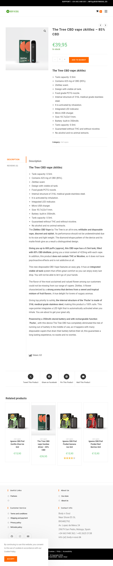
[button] (45, 31)
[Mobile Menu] (105, 11)
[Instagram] (20, 536)
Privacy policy (15, 523)
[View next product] (105, 25)
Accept (10, 559)
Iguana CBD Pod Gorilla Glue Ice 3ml (17, 444)
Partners (13, 496)
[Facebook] (11, 536)
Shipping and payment (19, 518)
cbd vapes (64, 142)
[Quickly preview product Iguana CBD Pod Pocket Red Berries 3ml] (106, 410)
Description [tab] (13, 159)
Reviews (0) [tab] (12, 166)
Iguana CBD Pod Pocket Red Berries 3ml (96, 444)
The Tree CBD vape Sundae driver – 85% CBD (43, 445)
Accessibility (67, 551)
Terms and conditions (18, 514)
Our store (64, 496)
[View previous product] (101, 25)
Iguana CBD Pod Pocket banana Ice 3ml (70, 444)
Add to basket (79, 60)
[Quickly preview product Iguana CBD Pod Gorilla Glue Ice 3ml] (28, 410)
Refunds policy (16, 527)
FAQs (58, 551)
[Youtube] (28, 536)
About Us (64, 501)
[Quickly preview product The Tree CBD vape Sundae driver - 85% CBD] (54, 410)
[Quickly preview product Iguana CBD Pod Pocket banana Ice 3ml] (80, 410)
